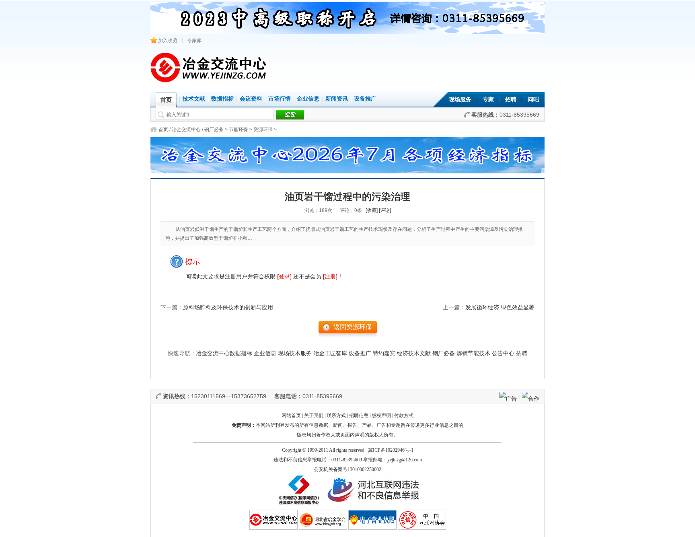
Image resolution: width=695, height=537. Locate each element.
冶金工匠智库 (330, 353)
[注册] (330, 276)
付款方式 (403, 415)
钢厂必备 (214, 129)
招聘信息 (358, 415)
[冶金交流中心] (208, 81)
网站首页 (291, 415)
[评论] (385, 210)
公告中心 (503, 353)
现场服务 (460, 100)
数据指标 (222, 99)
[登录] (284, 276)
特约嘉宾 (384, 353)
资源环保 (263, 129)
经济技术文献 (414, 353)
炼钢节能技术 (473, 353)
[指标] (347, 152)
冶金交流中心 (186, 129)
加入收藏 (167, 40)
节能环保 (238, 129)
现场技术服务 (295, 353)
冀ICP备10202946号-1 (390, 450)
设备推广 (365, 99)
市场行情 (279, 99)
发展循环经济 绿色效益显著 (500, 308)
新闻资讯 (336, 99)
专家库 (194, 40)
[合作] (530, 398)
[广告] (508, 398)
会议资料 (251, 99)
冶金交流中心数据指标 (224, 353)
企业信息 (308, 99)
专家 (488, 100)
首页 (163, 129)
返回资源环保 (352, 326)
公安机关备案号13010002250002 (347, 469)
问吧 (533, 100)
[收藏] (372, 210)
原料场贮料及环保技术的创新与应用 (228, 308)
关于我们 (313, 415)
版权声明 (381, 415)
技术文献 (194, 99)
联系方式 (336, 415)
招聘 (510, 100)
